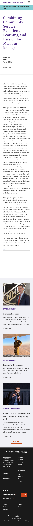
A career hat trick (11, 314)
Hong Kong (20, 476)
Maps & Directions (7, 476)
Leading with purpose (13, 365)
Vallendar (20, 481)
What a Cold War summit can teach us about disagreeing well (16, 416)
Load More (16, 442)
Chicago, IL (20, 459)
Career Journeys (9, 309)
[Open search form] (25, 2)
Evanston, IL (21, 462)
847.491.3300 (6, 466)
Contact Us (5, 473)
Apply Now (6, 491)
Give (24, 495)
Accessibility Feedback (19, 521)
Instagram (5, 509)
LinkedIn (5, 504)
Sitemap (27, 521)
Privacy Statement (8, 521)
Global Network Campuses (21, 471)
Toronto (20, 478)
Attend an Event (7, 498)
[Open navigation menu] (29, 2)
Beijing (19, 474)
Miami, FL (20, 464)
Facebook (5, 507)
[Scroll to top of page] (30, 517)
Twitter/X (20, 504)
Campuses (20, 457)
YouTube (20, 507)
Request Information (9, 494)
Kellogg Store (6, 478)
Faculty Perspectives (11, 409)
